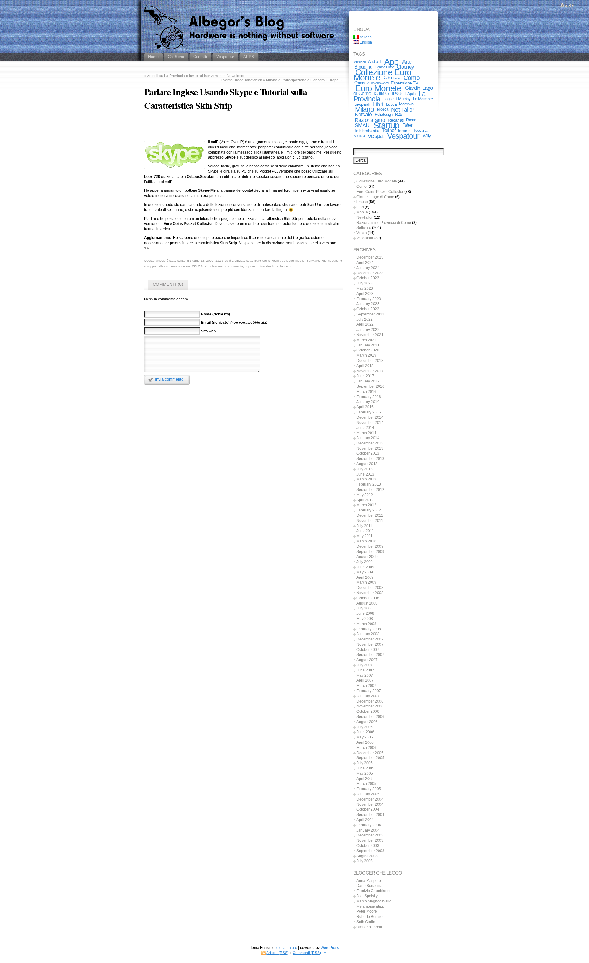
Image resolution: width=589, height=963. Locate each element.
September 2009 (370, 552)
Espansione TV (404, 82)
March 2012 (366, 505)
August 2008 (367, 603)
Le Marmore (423, 98)
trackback (267, 266)
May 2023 (364, 288)
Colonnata (392, 77)
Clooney (405, 67)
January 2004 (367, 830)
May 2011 (364, 536)
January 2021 (367, 345)
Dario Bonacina (369, 885)
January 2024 (367, 268)
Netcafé (363, 115)
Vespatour (403, 135)
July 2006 (364, 727)
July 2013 (364, 469)
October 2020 (367, 350)
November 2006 (369, 706)
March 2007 (366, 685)
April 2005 (365, 779)
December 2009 (369, 546)
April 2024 (365, 262)
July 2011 (364, 526)
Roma (411, 120)
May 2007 (364, 675)
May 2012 (364, 495)
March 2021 (366, 340)
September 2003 (370, 851)
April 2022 (365, 324)
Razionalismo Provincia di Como (383, 223)
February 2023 (368, 299)
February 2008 (368, 629)
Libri (378, 104)
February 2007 (368, 691)
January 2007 (367, 696)
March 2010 (366, 541)
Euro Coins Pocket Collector (274, 260)
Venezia (359, 136)
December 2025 (369, 257)
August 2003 (367, 856)
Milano (364, 109)
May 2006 (364, 737)
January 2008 (367, 634)
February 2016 (368, 397)
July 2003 (364, 861)
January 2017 (367, 381)
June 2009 (365, 567)
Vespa (375, 135)
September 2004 (370, 814)
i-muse (362, 202)
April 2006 (365, 742)
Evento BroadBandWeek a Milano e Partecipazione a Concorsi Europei (280, 80)
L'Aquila (410, 94)
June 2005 (365, 768)
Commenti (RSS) (307, 953)
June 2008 (365, 613)
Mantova (406, 104)
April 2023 (365, 294)
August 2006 (367, 722)
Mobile (300, 260)
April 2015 (365, 407)
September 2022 (370, 314)
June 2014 (365, 427)
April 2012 (365, 500)
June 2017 (365, 376)
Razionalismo (370, 120)
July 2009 (364, 562)
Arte (406, 62)
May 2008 (364, 619)
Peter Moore (366, 911)
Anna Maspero (368, 881)
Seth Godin (365, 922)
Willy (427, 135)
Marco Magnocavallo (373, 901)
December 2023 (369, 273)
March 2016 (366, 392)
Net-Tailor (402, 109)
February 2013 (368, 484)
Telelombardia (366, 130)
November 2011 (369, 521)
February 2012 (368, 510)
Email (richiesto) (215, 322)
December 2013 (369, 443)
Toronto (404, 130)
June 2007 (365, 670)
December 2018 (369, 360)
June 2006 (365, 732)
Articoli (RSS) (277, 953)
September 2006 (370, 716)
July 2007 (364, 665)
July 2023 (364, 283)
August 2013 (367, 464)
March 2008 (366, 624)
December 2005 (369, 753)
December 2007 (369, 639)
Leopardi (362, 104)
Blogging (363, 66)
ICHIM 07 (381, 93)
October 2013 (367, 453)
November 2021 (369, 335)
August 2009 (367, 556)
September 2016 (370, 386)
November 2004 (369, 804)
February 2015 (368, 412)
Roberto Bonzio (369, 916)
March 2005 (366, 783)
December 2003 (369, 835)
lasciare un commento (227, 266)
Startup (386, 125)
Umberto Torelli (369, 927)
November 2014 (369, 423)
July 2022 (364, 319)
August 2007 (367, 660)
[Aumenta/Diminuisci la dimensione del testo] (564, 5)
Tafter (407, 125)
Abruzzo (360, 62)
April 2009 (365, 577)
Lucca (391, 104)
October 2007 (367, 650)
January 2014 (367, 438)
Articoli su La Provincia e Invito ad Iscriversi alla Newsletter (195, 76)
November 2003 (369, 840)
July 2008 (364, 608)
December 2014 (369, 417)
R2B (398, 114)
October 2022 (367, 309)
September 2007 (370, 654)
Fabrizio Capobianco (373, 891)
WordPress (330, 947)
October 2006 (367, 711)
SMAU (362, 125)
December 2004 (369, 799)
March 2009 (366, 582)
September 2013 (370, 458)
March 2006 (366, 748)
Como (411, 77)
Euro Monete (378, 88)
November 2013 (369, 448)
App (391, 62)
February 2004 (368, 825)
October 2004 (367, 809)
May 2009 (364, 572)
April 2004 (365, 820)
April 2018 (365, 366)
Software (312, 260)
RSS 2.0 (197, 266)
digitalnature (286, 947)
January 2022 (367, 329)
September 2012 (370, 489)
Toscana (420, 130)
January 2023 (367, 304)
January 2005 (367, 794)
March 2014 (366, 433)
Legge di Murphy (396, 98)
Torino (388, 130)
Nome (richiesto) (215, 314)
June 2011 (365, 531)
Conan (359, 82)
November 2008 (369, 593)
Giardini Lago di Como (375, 197)
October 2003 (367, 846)
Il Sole (397, 93)
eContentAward (377, 83)
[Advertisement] (243, 126)
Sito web (208, 331)
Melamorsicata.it (370, 906)
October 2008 (367, 598)
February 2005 (368, 789)
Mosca (382, 109)
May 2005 (364, 773)
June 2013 (365, 474)
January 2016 (367, 402)
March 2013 (366, 479)
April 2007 (365, 680)
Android (374, 61)
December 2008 (369, 587)
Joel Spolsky (367, 896)
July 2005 (364, 763)
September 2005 (370, 758)
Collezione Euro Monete (382, 75)
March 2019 (366, 355)
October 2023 (367, 278)
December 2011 (369, 515)
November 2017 (369, 371)
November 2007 (369, 644)
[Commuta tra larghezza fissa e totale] (571, 5)
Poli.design (384, 114)
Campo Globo (384, 67)
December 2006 (369, 701)
